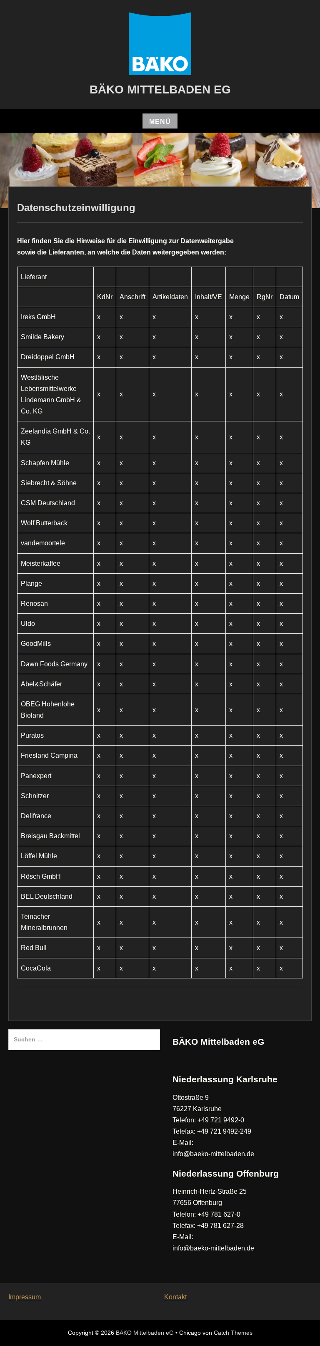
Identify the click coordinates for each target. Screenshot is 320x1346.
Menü (160, 121)
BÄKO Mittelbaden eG (160, 89)
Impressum (24, 1297)
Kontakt (175, 1297)
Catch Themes (233, 1332)
